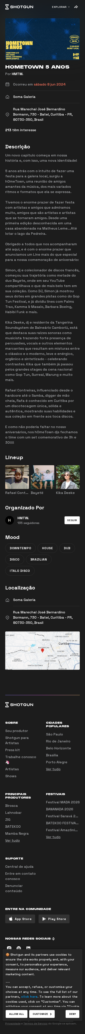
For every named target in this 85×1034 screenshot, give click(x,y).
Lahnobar (13, 812)
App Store (23, 919)
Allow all (16, 1014)
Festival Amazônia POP (65, 830)
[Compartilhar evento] (76, 7)
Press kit (12, 750)
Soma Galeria (24, 600)
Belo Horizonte (58, 748)
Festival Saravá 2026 (64, 816)
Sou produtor (16, 730)
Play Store (57, 919)
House (47, 548)
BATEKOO (13, 826)
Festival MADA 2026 (63, 802)
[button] (72, 520)
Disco (15, 559)
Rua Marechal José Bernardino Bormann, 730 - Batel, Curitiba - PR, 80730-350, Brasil (43, 617)
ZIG (7, 819)
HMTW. (17, 74)
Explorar (59, 7)
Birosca (11, 805)
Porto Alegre (56, 762)
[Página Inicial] (19, 7)
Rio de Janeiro (58, 741)
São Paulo (54, 734)
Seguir (72, 520)
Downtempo (20, 548)
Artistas (12, 769)
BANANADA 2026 (59, 809)
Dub (67, 548)
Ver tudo (53, 769)
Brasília (52, 755)
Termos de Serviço (35, 1023)
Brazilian (39, 559)
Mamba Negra (17, 833)
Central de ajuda (19, 866)
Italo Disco (20, 571)
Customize (40, 1014)
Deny (72, 1014)
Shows (10, 776)
